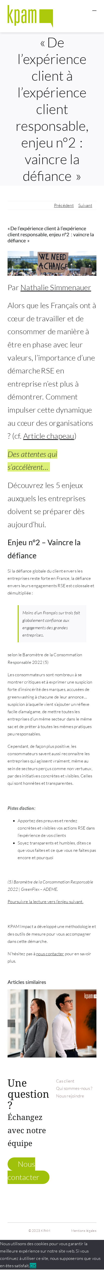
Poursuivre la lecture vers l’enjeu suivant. (45, 901)
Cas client (65, 1081)
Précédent (64, 205)
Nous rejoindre (70, 1095)
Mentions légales (83, 1231)
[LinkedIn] (85, 1126)
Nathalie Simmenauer (55, 287)
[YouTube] (92, 1116)
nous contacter (50, 953)
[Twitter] (85, 1116)
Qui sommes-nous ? (74, 1088)
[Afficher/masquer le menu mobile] (94, 8)
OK (33, 1265)
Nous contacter (23, 1170)
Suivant (85, 205)
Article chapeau (48, 435)
